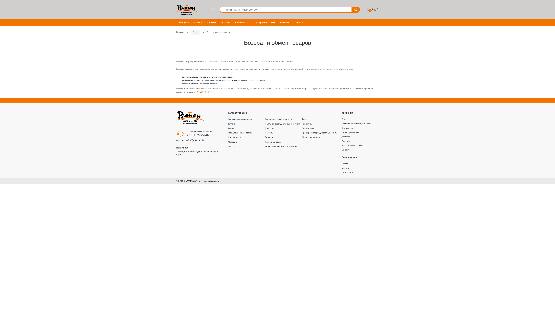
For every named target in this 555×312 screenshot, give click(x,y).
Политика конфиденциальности (356, 123)
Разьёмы (269, 133)
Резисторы (270, 137)
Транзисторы (308, 128)
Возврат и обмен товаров (353, 145)
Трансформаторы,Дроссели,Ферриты (319, 133)
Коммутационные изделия (240, 133)
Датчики (231, 124)
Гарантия (346, 141)
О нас (197, 22)
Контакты (299, 22)
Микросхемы (234, 142)
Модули (231, 146)
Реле (304, 119)
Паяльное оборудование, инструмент (282, 124)
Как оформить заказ (265, 22)
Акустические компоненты (240, 119)
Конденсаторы (235, 137)
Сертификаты (242, 22)
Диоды (231, 128)
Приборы (269, 128)
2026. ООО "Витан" (187, 181)
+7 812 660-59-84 (204, 92)
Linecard (211, 22)
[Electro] (187, 10)
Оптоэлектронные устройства (279, 119)
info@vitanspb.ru (196, 140)
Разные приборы (273, 142)
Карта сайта (347, 172)
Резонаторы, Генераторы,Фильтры (281, 146)
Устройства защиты (311, 137)
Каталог (183, 22)
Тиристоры (307, 124)
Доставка (284, 22)
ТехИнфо (225, 22)
